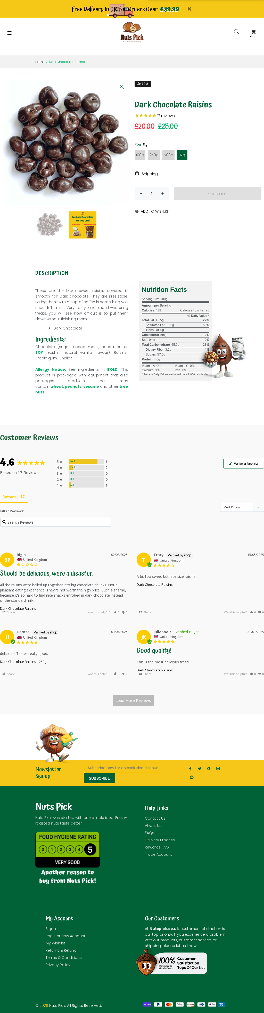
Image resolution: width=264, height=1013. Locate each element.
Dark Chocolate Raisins (18, 608)
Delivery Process (160, 840)
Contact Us (155, 818)
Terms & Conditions (64, 957)
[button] (116, 612)
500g (168, 155)
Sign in (51, 928)
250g (154, 155)
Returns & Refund (61, 950)
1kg (182, 155)
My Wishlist (55, 943)
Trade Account (158, 854)
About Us (153, 825)
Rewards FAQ (157, 847)
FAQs (149, 832)
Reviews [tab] (9, 496)
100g (140, 155)
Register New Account (65, 935)
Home (40, 62)
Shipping (150, 173)
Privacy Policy (58, 964)
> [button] (133, 700)
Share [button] (10, 612)
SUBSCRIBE (99, 778)
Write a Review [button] (246, 463)
